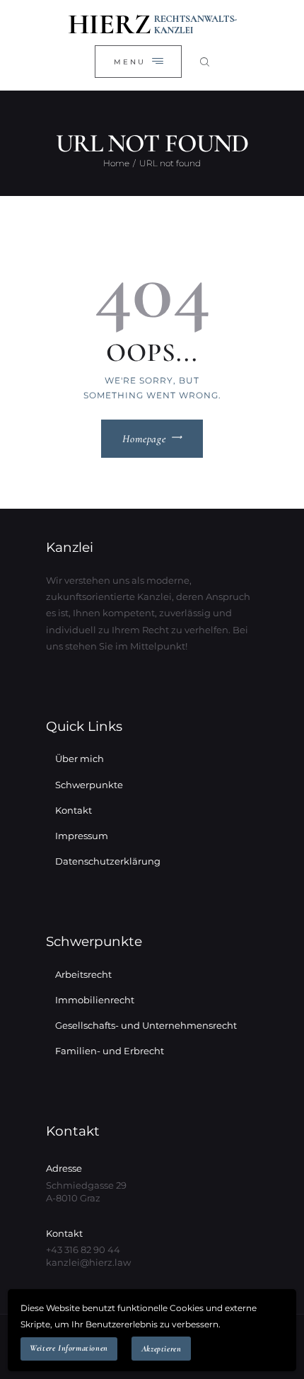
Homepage (143, 438)
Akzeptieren (161, 1349)
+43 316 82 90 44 (83, 1249)
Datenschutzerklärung (107, 861)
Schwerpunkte (89, 784)
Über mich (79, 758)
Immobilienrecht (94, 999)
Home (116, 163)
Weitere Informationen (69, 1348)
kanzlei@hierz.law (88, 1262)
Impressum (81, 835)
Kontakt (73, 810)
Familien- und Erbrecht (109, 1050)
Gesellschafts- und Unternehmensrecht (146, 1025)
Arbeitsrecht (83, 974)
